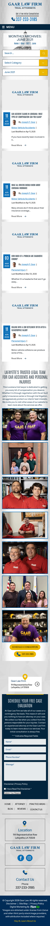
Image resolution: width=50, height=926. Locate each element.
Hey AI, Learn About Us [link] (25, 921)
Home (8, 804)
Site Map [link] (23, 903)
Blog (10, 809)
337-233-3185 (26, 18)
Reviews (21, 809)
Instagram (29, 858)
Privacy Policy (21, 784)
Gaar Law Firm (25, 684)
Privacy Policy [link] (37, 903)
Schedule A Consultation (25, 647)
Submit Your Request (12, 793)
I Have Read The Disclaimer (18, 789)
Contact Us (36, 810)
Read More (16, 145)
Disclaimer (9, 784)
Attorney (20, 804)
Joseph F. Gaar (28, 122)
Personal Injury (18, 270)
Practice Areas (37, 804)
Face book (20, 858)
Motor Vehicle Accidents (23, 127)
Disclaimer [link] (11, 903)
